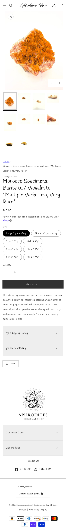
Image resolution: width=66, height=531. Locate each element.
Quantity (7, 265)
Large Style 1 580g (16, 233)
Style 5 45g (12, 249)
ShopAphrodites (24, 505)
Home (6, 161)
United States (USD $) (31, 493)
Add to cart (33, 284)
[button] (4, 5)
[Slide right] (59, 83)
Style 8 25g (33, 257)
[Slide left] (52, 83)
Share (12, 364)
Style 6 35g (33, 249)
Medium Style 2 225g (46, 233)
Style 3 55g (12, 241)
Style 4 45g (33, 241)
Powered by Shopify (38, 510)
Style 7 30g (12, 257)
